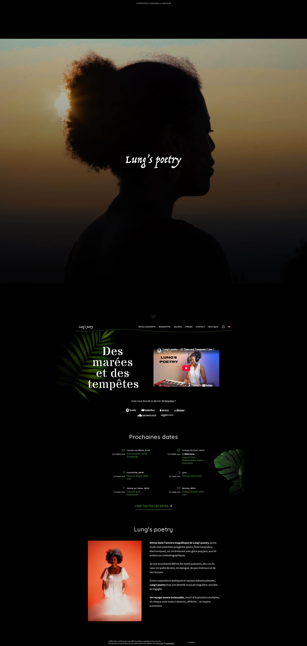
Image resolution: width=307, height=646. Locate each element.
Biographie (165, 327)
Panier (223, 326)
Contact (200, 327)
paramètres (170, 643)
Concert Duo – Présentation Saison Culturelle (193, 460)
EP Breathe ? (169, 401)
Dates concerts (147, 327)
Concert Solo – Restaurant (134, 493)
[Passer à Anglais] (229, 327)
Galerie (178, 327)
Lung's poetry (86, 327)
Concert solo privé (192, 475)
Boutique (213, 327)
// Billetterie (188, 453)
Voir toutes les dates (151, 506)
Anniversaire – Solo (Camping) (137, 455)
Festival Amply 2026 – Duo (138, 477)
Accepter (191, 642)
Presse (188, 327)
